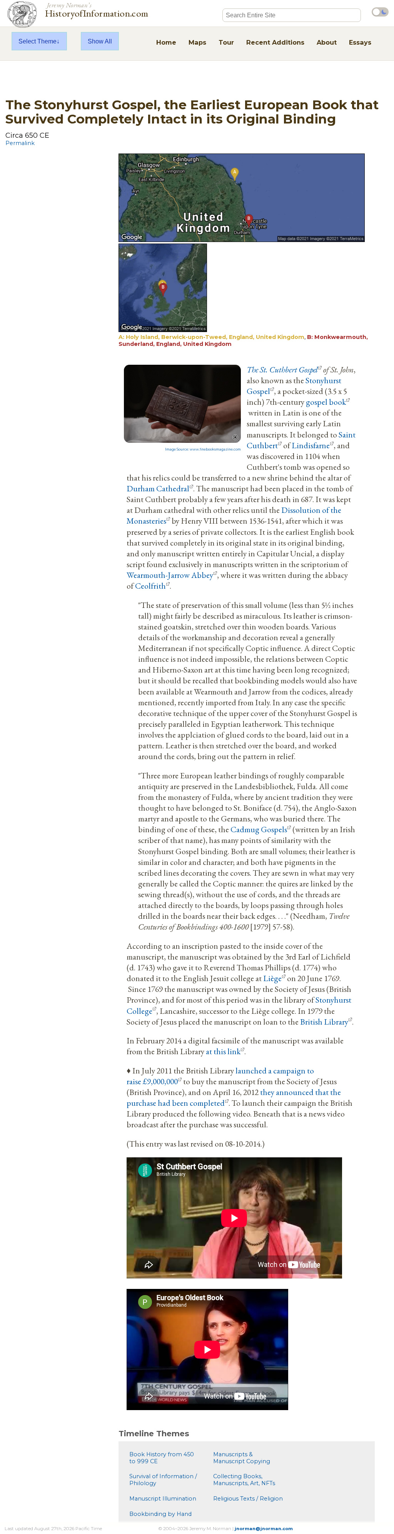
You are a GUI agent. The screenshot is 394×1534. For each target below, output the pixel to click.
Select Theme (37, 41)
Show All (100, 41)
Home (166, 42)
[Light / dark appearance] (380, 12)
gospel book (326, 401)
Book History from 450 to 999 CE (161, 1458)
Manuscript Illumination (162, 1498)
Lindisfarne (311, 445)
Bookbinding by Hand (160, 1514)
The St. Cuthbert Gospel (282, 369)
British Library (324, 1021)
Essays (360, 42)
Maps (197, 42)
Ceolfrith (150, 585)
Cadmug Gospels (258, 829)
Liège (272, 978)
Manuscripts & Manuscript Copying (241, 1458)
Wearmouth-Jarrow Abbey (170, 574)
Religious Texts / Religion (248, 1498)
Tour (226, 42)
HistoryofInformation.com (97, 9)
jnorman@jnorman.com (264, 1528)
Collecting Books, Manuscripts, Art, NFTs (244, 1480)
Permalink (20, 143)
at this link (223, 1051)
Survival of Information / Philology (163, 1480)
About (327, 42)
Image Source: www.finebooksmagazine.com (203, 449)
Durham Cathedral (158, 488)
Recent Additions (275, 42)
